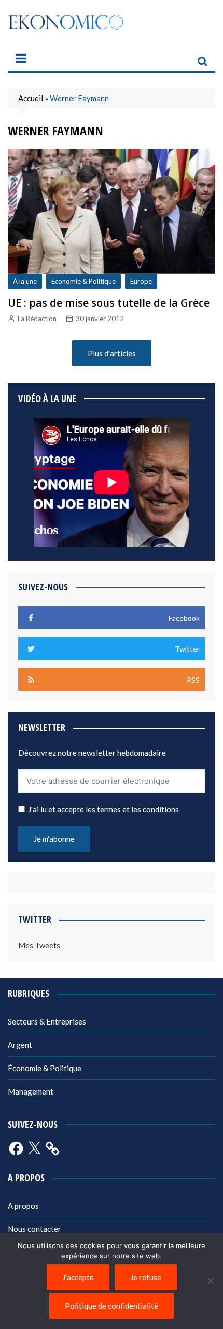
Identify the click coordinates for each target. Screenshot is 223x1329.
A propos (23, 1205)
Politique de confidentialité (111, 1305)
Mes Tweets (39, 945)
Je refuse (145, 1277)
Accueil (30, 98)
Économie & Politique (83, 281)
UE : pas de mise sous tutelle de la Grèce (109, 303)
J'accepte (78, 1277)
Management (30, 1091)
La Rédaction (37, 318)
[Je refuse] (210, 1281)
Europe (141, 281)
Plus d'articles (112, 353)
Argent (20, 1044)
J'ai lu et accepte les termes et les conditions (103, 809)
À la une (25, 281)
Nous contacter (34, 1229)
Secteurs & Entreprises (47, 1021)
